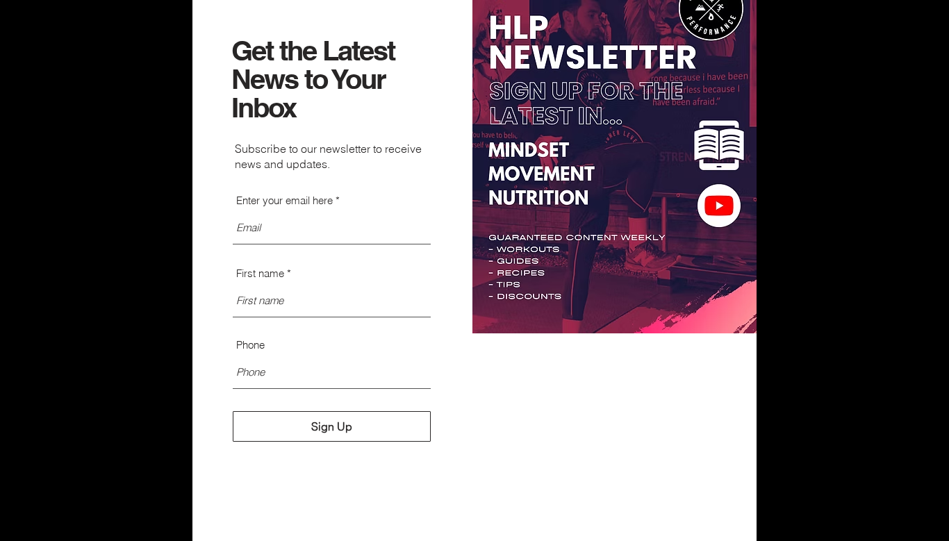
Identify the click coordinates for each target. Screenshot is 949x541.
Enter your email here (284, 200)
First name (260, 273)
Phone (250, 345)
